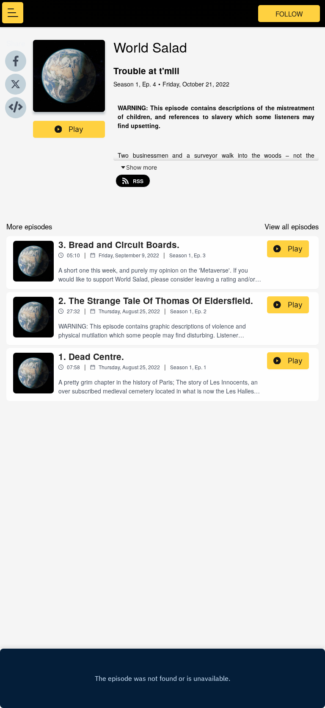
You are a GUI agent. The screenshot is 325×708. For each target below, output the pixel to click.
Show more (141, 167)
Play (76, 129)
